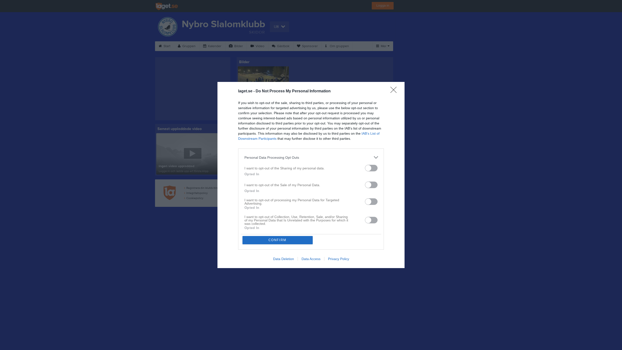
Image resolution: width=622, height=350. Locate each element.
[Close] (395, 91)
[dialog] (311, 175)
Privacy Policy (338, 259)
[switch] (371, 168)
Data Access (311, 259)
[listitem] (311, 157)
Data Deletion (283, 259)
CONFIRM (277, 240)
